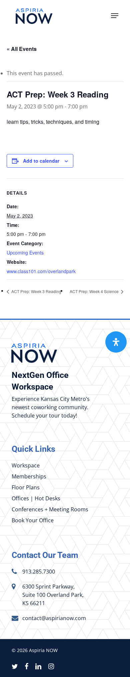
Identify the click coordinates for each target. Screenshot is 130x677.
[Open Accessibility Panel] (116, 342)
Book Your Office (33, 520)
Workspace (26, 465)
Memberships (29, 476)
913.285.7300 (38, 571)
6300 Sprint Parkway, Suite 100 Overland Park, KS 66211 (53, 595)
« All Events (22, 49)
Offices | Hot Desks (36, 498)
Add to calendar (41, 160)
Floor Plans (26, 487)
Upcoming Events (25, 252)
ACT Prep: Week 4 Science (95, 291)
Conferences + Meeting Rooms (50, 509)
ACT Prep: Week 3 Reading (35, 291)
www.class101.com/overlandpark (41, 271)
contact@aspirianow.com (54, 618)
